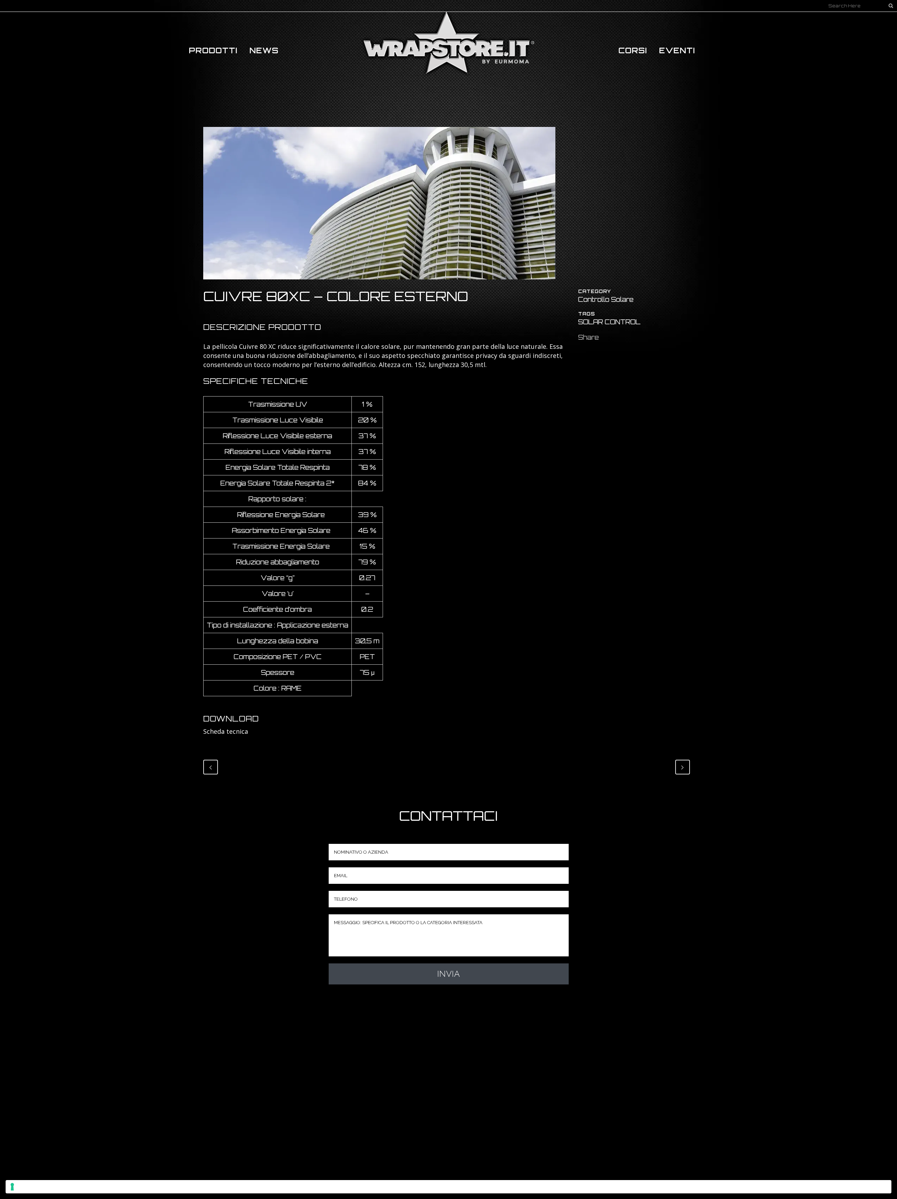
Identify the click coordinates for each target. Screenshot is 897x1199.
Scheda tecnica (225, 731)
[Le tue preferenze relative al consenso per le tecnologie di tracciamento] (448, 1186)
